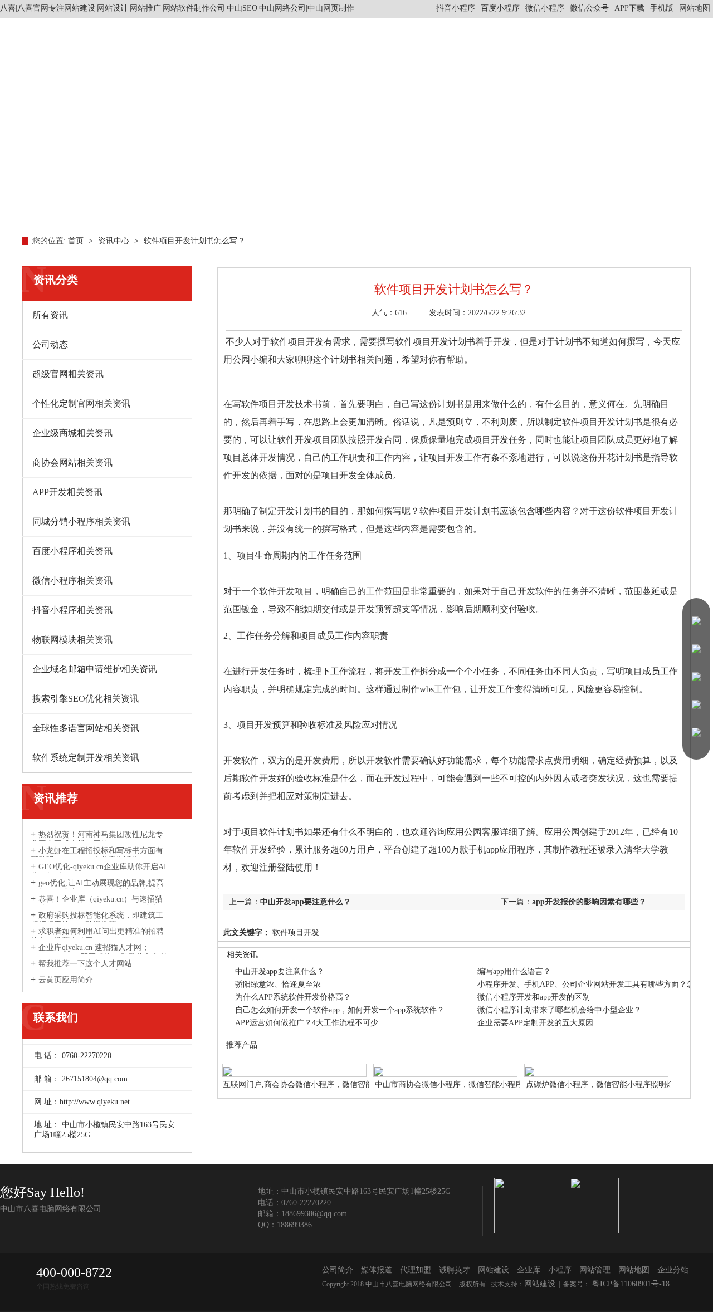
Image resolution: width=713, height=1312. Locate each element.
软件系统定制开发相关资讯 (85, 757)
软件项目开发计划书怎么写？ (194, 241)
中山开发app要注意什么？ (305, 902)
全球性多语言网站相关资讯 (85, 728)
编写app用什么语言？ (514, 971)
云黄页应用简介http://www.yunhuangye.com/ (77, 984)
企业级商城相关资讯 (72, 433)
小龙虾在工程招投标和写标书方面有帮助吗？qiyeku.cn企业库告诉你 (97, 855)
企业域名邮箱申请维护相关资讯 (94, 669)
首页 (77, 241)
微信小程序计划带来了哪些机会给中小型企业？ (559, 1010)
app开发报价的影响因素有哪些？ (589, 902)
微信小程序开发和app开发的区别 (533, 997)
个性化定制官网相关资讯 (81, 403)
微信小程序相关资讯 (72, 580)
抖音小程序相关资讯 (72, 610)
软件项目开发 (294, 932)
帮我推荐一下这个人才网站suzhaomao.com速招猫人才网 (81, 968)
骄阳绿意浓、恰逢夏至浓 (278, 984)
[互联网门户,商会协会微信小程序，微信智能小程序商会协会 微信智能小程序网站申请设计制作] (294, 1064)
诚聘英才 (454, 1270)
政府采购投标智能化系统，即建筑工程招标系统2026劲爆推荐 (97, 920)
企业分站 (672, 1270)
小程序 (560, 1270)
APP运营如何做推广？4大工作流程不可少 (306, 1023)
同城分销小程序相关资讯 (81, 521)
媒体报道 (376, 1270)
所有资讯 (50, 315)
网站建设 (493, 1270)
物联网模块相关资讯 (72, 639)
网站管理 (595, 1270)
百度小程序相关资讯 (72, 551)
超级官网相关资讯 (68, 374)
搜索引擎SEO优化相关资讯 (85, 698)
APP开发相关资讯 (67, 492)
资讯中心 (114, 241)
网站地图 (694, 8)
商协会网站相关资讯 (72, 462)
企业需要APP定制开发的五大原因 (535, 1023)
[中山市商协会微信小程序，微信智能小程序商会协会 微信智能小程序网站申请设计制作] (445, 1064)
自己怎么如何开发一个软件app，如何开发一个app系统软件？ (340, 1010)
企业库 (528, 1270)
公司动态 (50, 344)
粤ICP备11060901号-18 (630, 1284)
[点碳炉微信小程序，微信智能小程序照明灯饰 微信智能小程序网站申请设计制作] (596, 1064)
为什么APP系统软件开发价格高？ (293, 997)
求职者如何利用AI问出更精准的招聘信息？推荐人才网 (97, 936)
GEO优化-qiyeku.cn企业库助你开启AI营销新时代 (99, 871)
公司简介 (337, 1270)
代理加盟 (415, 1270)
